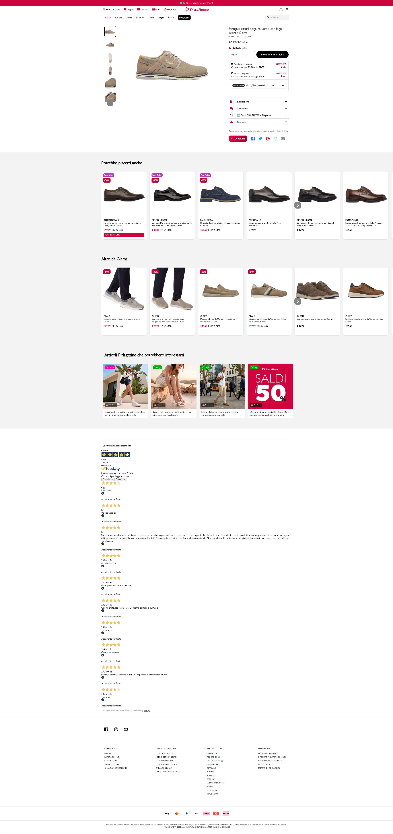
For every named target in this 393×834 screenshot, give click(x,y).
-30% (155, 180)
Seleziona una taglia (272, 54)
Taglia (234, 54)
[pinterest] (268, 138)
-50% (106, 180)
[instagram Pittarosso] (116, 729)
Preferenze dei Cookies (269, 768)
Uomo (266, 131)
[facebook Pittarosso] (106, 729)
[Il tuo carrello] (287, 10)
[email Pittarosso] (126, 729)
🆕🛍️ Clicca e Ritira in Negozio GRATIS (196, 3)
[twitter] (260, 138)
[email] (283, 138)
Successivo (121, 479)
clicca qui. (147, 711)
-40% (203, 180)
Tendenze (110, 367)
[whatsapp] (275, 138)
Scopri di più (282, 131)
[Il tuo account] (281, 10)
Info (284, 67)
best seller (108, 175)
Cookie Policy (265, 764)
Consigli (157, 367)
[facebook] (253, 138)
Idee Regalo (274, 131)
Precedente (108, 479)
